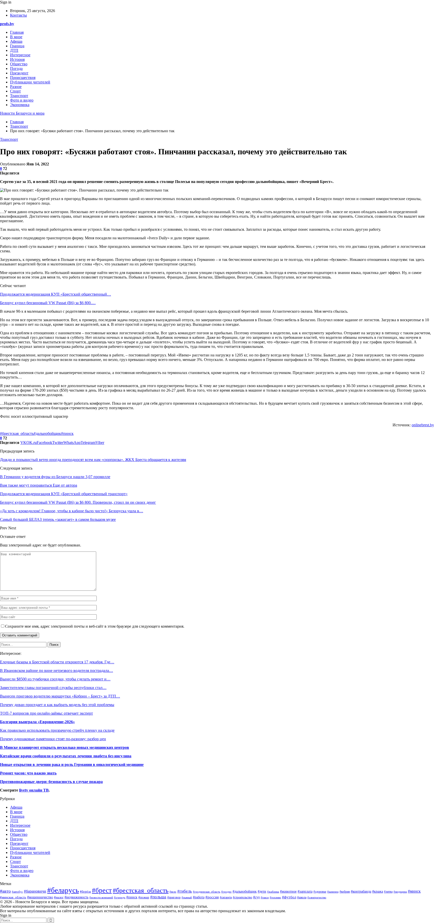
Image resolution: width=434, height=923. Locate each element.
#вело (173, 891)
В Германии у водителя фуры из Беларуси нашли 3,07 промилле (55, 477)
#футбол (289, 897)
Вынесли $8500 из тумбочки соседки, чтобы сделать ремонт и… (55, 679)
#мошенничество (40, 897)
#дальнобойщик (47, 433)
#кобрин (345, 891)
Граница (17, 46)
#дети (262, 891)
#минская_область (13, 897)
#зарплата (305, 891)
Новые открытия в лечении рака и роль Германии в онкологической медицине (72, 764)
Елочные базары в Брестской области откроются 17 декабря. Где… (57, 662)
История (17, 59)
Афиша (16, 41)
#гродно (226, 891)
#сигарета (226, 897)
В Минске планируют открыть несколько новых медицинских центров (64, 747)
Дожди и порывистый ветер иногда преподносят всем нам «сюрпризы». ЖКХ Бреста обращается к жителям (93, 459)
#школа (301, 897)
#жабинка (273, 891)
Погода (16, 68)
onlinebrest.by (423, 425)
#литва (388, 891)
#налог (59, 897)
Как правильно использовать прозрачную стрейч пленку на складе (57, 730)
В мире (16, 37)
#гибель (184, 891)
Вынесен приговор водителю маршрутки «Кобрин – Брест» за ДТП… (60, 696)
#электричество (316, 897)
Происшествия (22, 77)
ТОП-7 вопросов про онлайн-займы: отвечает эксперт (46, 713)
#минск (414, 891)
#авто (5, 891)
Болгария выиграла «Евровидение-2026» (37, 722)
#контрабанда (361, 891)
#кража (377, 891)
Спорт (15, 91)
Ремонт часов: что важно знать (28, 773)
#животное (288, 891)
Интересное (20, 55)
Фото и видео (21, 100)
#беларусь (63, 890)
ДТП (14, 50)
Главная (17, 32)
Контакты (18, 15)
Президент (19, 73)
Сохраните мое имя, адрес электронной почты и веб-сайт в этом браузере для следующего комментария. (94, 626)
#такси (265, 897)
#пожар (143, 897)
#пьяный (187, 897)
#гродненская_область (206, 891)
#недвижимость (76, 897)
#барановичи (35, 891)
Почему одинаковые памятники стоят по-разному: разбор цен (53, 739)
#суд (256, 897)
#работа (198, 897)
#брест (102, 890)
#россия (212, 897)
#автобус (17, 891)
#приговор (174, 897)
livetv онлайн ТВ (34, 790)
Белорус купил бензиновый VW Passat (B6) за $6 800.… (48, 303)
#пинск (67, 433)
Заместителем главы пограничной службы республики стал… (53, 687)
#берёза (85, 891)
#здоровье (319, 891)
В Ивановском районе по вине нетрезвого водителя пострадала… (56, 670)
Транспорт (19, 96)
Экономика (19, 105)
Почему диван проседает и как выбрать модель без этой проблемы (57, 705)
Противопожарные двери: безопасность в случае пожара (51, 781)
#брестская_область (17, 433)
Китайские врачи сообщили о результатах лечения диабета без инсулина (65, 756)
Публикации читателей (30, 82)
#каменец (333, 891)
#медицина (400, 891)
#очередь (119, 897)
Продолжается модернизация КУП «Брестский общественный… (55, 294)
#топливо (275, 897)
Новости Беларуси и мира (22, 113)
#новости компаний (101, 897)
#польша (158, 896)
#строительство (242, 897)
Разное (16, 86)
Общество (18, 64)
